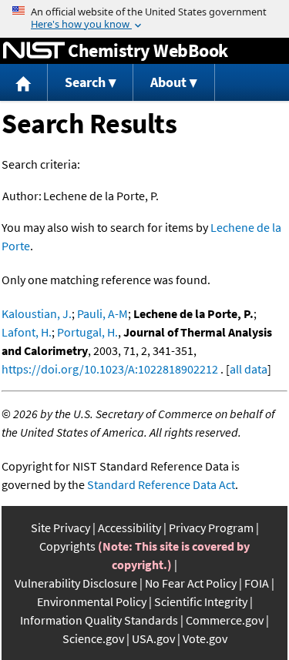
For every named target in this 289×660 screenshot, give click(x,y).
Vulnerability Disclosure (76, 583)
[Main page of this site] (24, 83)
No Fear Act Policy (191, 583)
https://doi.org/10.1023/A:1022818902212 (110, 369)
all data (248, 369)
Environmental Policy (91, 601)
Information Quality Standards (99, 620)
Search (85, 82)
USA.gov (153, 638)
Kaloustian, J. (37, 313)
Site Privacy (60, 527)
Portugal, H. (87, 332)
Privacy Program (211, 527)
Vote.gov (205, 638)
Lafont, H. (27, 332)
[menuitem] (24, 83)
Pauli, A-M (102, 313)
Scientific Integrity (200, 601)
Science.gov (93, 638)
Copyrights (67, 546)
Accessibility (129, 527)
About (168, 82)
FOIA (256, 583)
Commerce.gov (225, 620)
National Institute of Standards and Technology (34, 51)
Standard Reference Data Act (161, 484)
